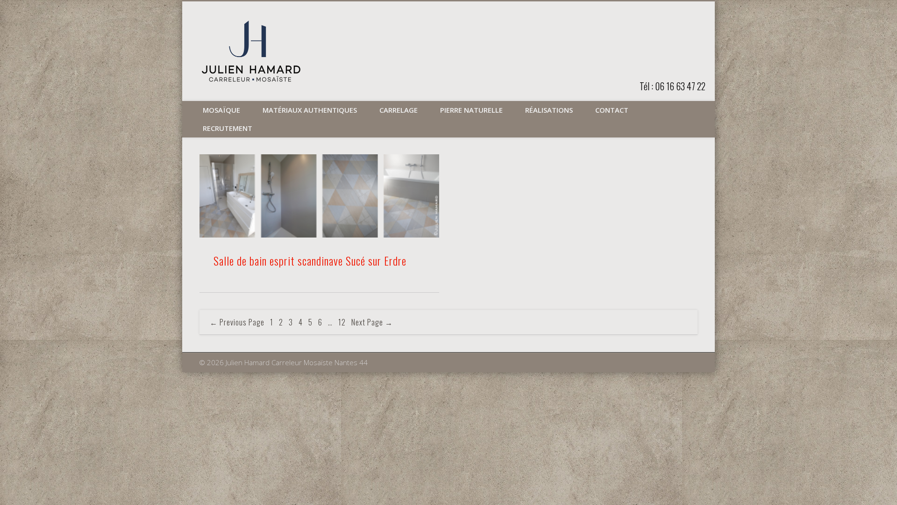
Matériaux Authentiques (310, 110)
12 (342, 322)
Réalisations (549, 110)
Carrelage (398, 110)
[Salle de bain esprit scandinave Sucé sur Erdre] (319, 196)
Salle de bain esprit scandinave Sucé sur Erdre (310, 260)
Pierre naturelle (471, 110)
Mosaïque (221, 110)
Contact (611, 110)
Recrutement (227, 128)
